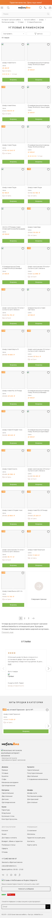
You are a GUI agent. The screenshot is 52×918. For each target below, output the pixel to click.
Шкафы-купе (32, 793)
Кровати (30, 767)
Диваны (5, 767)
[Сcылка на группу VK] (3, 875)
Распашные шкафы (34, 796)
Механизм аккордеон (10, 782)
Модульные (6, 813)
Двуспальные (32, 776)
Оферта (5, 848)
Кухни (4, 807)
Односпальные (33, 770)
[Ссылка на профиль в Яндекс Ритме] (19, 875)
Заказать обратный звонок (12, 862)
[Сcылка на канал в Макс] (11, 875)
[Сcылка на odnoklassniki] (7, 875)
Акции (4, 834)
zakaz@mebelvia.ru (9, 866)
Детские (5, 799)
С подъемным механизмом (37, 779)
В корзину (13, 80)
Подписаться (47, 906)
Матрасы (5, 790)
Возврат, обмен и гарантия (12, 841)
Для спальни (32, 802)
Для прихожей (32, 799)
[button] (12, 59)
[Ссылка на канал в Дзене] (15, 875)
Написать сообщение (26, 889)
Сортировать (7, 34)
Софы (4, 779)
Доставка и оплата (9, 838)
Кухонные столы (8, 816)
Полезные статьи (8, 845)
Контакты (31, 841)
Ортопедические (8, 785)
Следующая (33, 618)
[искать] (48, 13)
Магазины (31, 834)
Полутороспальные (34, 773)
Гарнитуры (6, 810)
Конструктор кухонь (9, 819)
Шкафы (30, 790)
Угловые (5, 773)
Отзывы (5, 852)
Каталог (5, 830)
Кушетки (5, 776)
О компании (32, 830)
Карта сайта (32, 845)
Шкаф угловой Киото (16, 686)
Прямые (5, 770)
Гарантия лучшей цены (36, 838)
